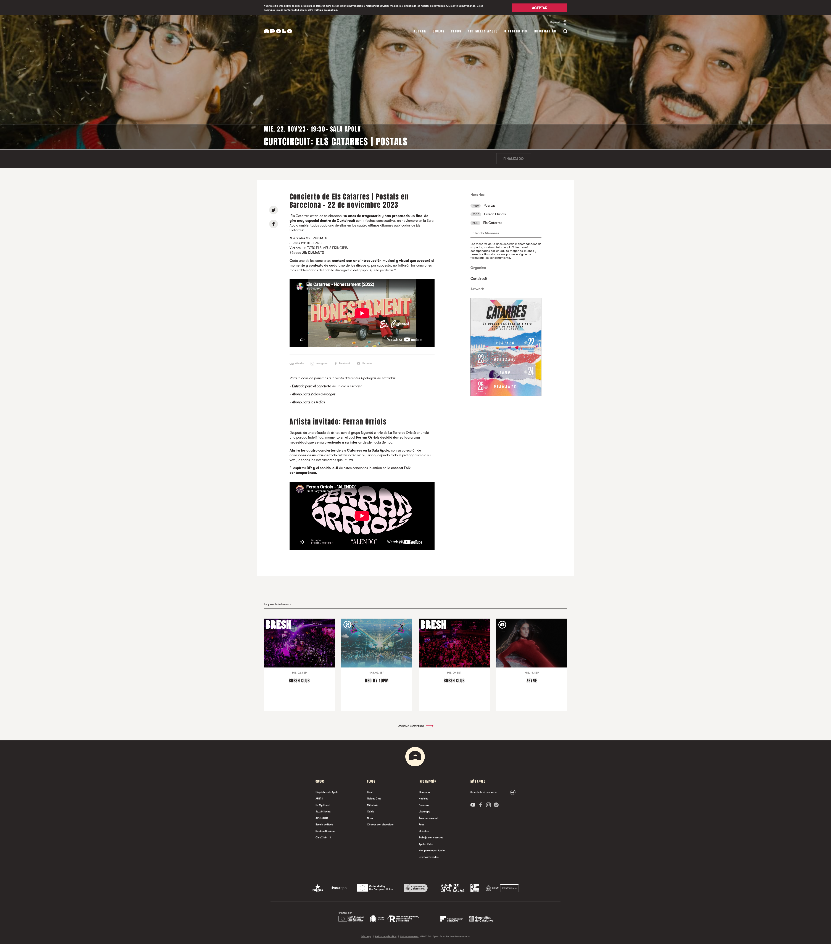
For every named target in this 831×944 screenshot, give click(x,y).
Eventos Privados (428, 857)
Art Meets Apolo (483, 31)
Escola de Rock (324, 824)
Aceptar (539, 8)
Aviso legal (366, 936)
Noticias (423, 798)
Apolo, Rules (426, 844)
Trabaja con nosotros (431, 837)
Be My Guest (323, 805)
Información (545, 31)
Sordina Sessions (325, 831)
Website (299, 363)
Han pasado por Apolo (432, 850)
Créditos (423, 831)
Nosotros (424, 805)
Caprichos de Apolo (327, 792)
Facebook (344, 363)
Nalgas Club (374, 798)
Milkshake (372, 805)
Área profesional (428, 818)
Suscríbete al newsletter (484, 792)
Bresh (370, 792)
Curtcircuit (478, 279)
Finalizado (513, 159)
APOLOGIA (322, 818)
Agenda (420, 31)
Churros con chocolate (380, 824)
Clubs (456, 31)
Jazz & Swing (323, 811)
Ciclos (438, 31)
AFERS (319, 798)
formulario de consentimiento (490, 257)
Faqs (421, 824)
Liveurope (424, 811)
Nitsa (370, 818)
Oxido (370, 811)
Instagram (321, 363)
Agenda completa (411, 725)
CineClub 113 (515, 31)
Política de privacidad (385, 936)
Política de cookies (325, 9)
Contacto (424, 792)
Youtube (367, 363)
